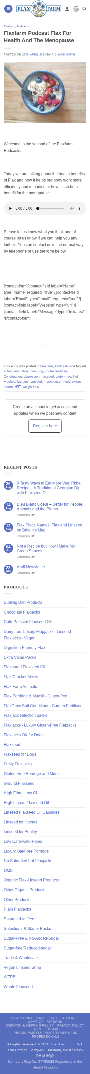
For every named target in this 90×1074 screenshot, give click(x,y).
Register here (45, 426)
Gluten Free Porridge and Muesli (33, 773)
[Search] (84, 9)
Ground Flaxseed (19, 783)
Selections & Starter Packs (27, 928)
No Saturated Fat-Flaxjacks (28, 861)
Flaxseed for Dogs (20, 754)
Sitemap (51, 1029)
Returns (54, 1022)
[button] (8, 9)
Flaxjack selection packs (25, 715)
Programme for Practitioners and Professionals (46, 1034)
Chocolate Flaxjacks (22, 612)
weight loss (31, 387)
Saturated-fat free (19, 919)
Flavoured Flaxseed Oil (24, 667)
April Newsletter (31, 567)
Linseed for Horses (20, 822)
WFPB (10, 977)
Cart (40, 1018)
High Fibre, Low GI (20, 793)
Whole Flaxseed (18, 987)
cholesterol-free (56, 371)
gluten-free (63, 376)
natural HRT (12, 387)
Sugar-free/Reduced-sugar (27, 948)
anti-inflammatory (16, 371)
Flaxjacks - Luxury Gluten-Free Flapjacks (40, 725)
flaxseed (48, 376)
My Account (21, 1018)
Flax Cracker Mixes (21, 677)
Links (36, 1029)
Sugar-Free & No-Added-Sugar (31, 938)
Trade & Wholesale (21, 958)
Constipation (13, 376)
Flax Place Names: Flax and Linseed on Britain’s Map (49, 527)
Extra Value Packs (20, 657)
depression (32, 376)
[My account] (67, 8)
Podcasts (23, 26)
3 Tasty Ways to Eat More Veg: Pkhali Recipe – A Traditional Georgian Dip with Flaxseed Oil (49, 488)
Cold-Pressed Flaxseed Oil (28, 622)
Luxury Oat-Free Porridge (26, 851)
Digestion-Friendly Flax (24, 647)
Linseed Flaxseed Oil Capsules (32, 812)
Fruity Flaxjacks (18, 764)
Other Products (17, 900)
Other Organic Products (24, 890)
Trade (53, 1018)
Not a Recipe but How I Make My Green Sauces (46, 548)
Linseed (36, 381)
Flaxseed (12, 744)
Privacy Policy (70, 1025)
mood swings (72, 381)
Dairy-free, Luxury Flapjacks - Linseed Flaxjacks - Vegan (37, 634)
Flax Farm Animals (20, 686)
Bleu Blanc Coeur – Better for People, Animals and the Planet (50, 506)
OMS (8, 870)
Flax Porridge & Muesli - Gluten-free (35, 696)
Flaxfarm (9, 26)
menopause (52, 381)
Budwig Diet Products (23, 602)
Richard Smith (63, 54)
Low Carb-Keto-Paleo (23, 841)
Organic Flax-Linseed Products (31, 880)
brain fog (36, 371)
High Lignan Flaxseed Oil (26, 803)
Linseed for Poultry (20, 831)
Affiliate (70, 1018)
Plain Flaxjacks (17, 909)
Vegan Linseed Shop (22, 967)
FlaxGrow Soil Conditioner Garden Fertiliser (43, 706)
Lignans (22, 381)
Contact (35, 1022)
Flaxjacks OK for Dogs (24, 735)
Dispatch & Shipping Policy (30, 1025)
